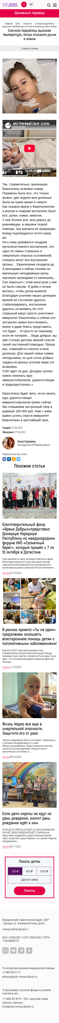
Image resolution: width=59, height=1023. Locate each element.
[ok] (29, 950)
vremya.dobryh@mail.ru (15, 929)
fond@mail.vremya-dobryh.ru (18, 1006)
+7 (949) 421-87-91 (12, 999)
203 (26, 999)
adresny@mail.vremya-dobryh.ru (19, 977)
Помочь (29, 890)
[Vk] (13, 950)
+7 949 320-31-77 (11, 972)
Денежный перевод (30, 13)
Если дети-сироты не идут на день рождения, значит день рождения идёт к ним (26, 818)
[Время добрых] (10, 4)
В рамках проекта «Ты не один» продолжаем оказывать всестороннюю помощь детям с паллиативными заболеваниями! (29, 637)
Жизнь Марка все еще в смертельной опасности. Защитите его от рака (22, 729)
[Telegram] (21, 950)
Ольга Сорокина (26, 441)
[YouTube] (5, 950)
